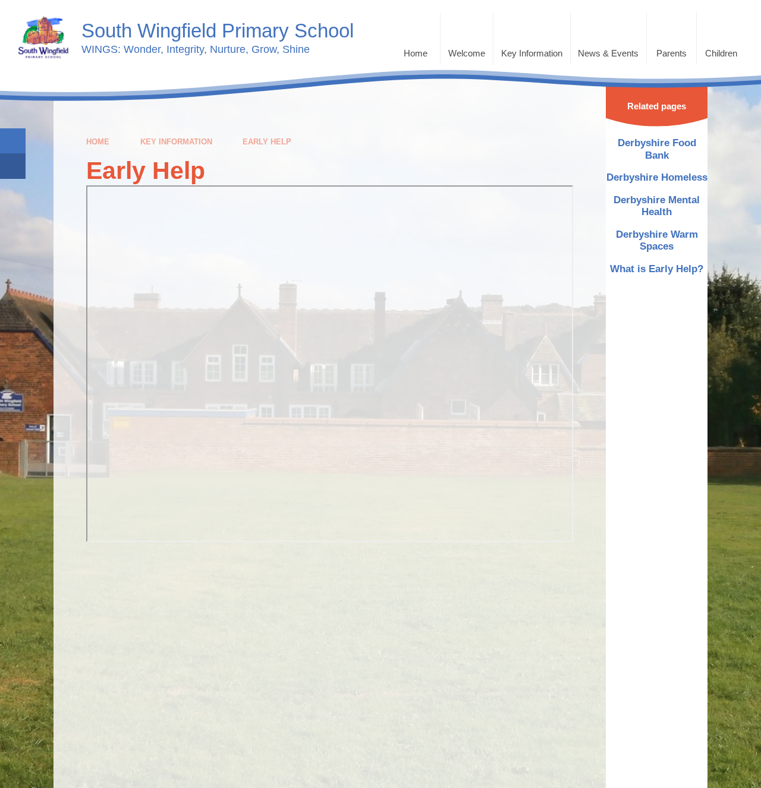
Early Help (267, 141)
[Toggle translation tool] (13, 166)
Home (97, 141)
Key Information (176, 141)
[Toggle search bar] (13, 141)
